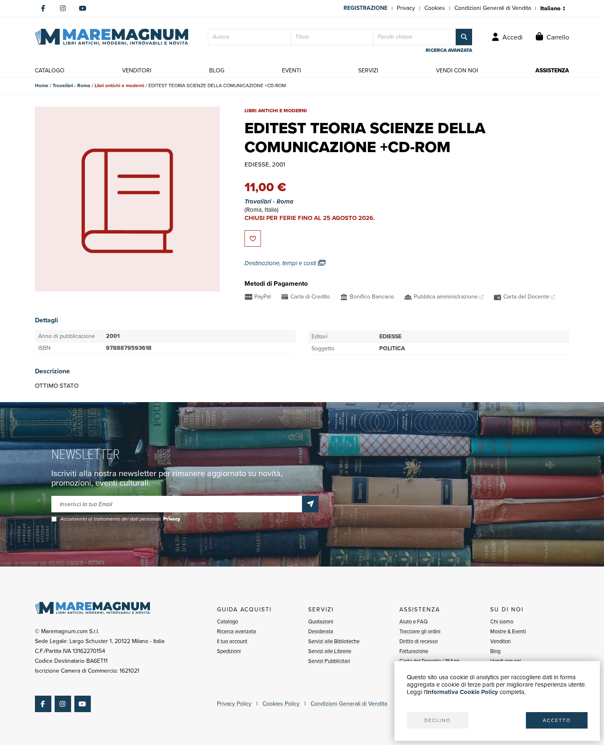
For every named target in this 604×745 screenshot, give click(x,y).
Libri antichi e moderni (119, 85)
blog (216, 70)
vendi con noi (457, 70)
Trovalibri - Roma (71, 85)
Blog (495, 651)
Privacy (406, 8)
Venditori (500, 641)
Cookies (434, 8)
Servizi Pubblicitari (329, 661)
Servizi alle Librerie (329, 651)
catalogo (50, 70)
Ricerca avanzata (236, 631)
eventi (291, 70)
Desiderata (320, 631)
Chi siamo (501, 621)
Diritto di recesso (418, 641)
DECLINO (437, 720)
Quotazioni (320, 621)
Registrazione (365, 8)
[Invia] (310, 504)
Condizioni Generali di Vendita (492, 8)
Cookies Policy (281, 703)
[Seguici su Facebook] (43, 8)
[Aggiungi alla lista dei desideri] (252, 238)
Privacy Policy (234, 703)
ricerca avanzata (449, 50)
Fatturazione (413, 651)
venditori (136, 70)
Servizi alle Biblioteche (334, 641)
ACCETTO (557, 720)
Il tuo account (232, 641)
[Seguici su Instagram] (63, 8)
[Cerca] (464, 37)
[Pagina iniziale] (111, 37)
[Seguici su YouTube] (82, 8)
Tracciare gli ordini (419, 631)
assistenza (552, 70)
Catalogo (227, 621)
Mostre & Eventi (508, 631)
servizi (368, 70)
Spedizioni (229, 651)
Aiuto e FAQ (413, 621)
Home (41, 85)
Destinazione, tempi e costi (281, 263)
